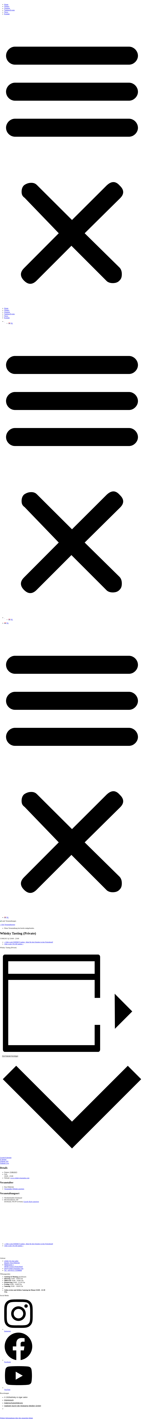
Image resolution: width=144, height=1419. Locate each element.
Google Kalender (5, 1158)
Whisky (6, 6)
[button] (72, 161)
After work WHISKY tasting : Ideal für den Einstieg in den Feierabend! (28, 942)
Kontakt (7, 14)
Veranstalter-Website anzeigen (14, 1189)
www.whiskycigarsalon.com (19, 1178)
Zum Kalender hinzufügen (10, 1056)
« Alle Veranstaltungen (7, 924)
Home (6, 4)
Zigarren (7, 8)
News (6, 12)
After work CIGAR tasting (13, 944)
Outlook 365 (4, 1161)
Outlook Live (4, 1163)
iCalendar (3, 1159)
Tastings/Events (9, 10)
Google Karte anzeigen (31, 1202)
